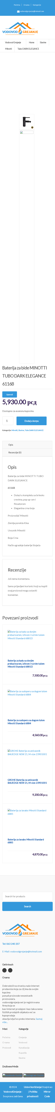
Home (31, 42)
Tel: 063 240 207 (11, 943)
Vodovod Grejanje (13, 42)
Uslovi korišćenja (32, 1087)
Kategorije (37, 5)
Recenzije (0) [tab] (14, 452)
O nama (26, 5)
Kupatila (23, 1052)
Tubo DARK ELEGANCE (34, 430)
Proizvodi (6, 1047)
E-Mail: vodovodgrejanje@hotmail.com (22, 951)
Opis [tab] (10, 444)
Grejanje (23, 1037)
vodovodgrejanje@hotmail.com (32, 11)
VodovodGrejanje (12, 1091)
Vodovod (23, 1042)
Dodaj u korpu (31, 420)
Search (27, 906)
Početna (17, 5)
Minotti (15, 430)
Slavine (21, 430)
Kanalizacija (24, 1047)
